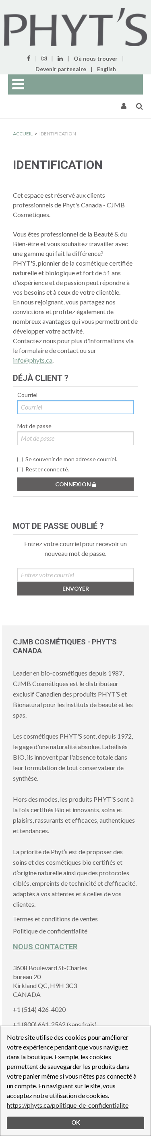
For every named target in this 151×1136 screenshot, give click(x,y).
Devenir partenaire (60, 68)
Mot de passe (34, 425)
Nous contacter (45, 946)
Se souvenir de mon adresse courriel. (71, 459)
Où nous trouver (96, 58)
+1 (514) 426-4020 (39, 1009)
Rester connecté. (47, 469)
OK (75, 1122)
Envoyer (75, 588)
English (106, 68)
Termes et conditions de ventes (55, 919)
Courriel (27, 394)
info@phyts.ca (32, 360)
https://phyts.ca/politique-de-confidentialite (67, 1105)
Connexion (73, 484)
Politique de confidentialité (50, 931)
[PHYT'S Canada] (75, 27)
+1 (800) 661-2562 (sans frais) (55, 1024)
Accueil (23, 134)
